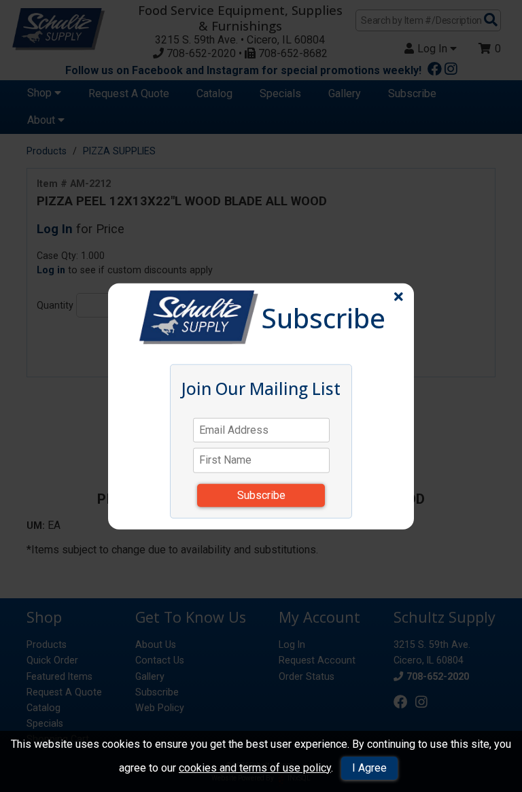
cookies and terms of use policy (255, 767)
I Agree (369, 767)
